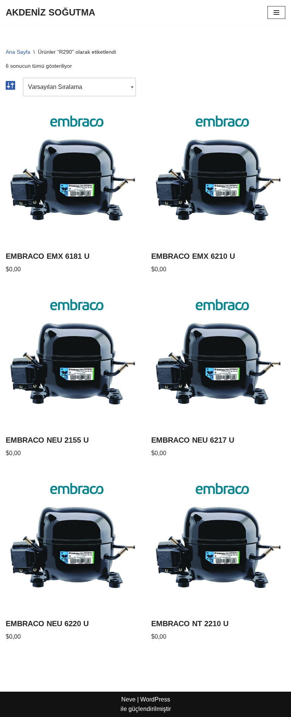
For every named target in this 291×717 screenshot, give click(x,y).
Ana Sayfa (18, 52)
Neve (128, 699)
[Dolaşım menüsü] (276, 12)
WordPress (155, 699)
